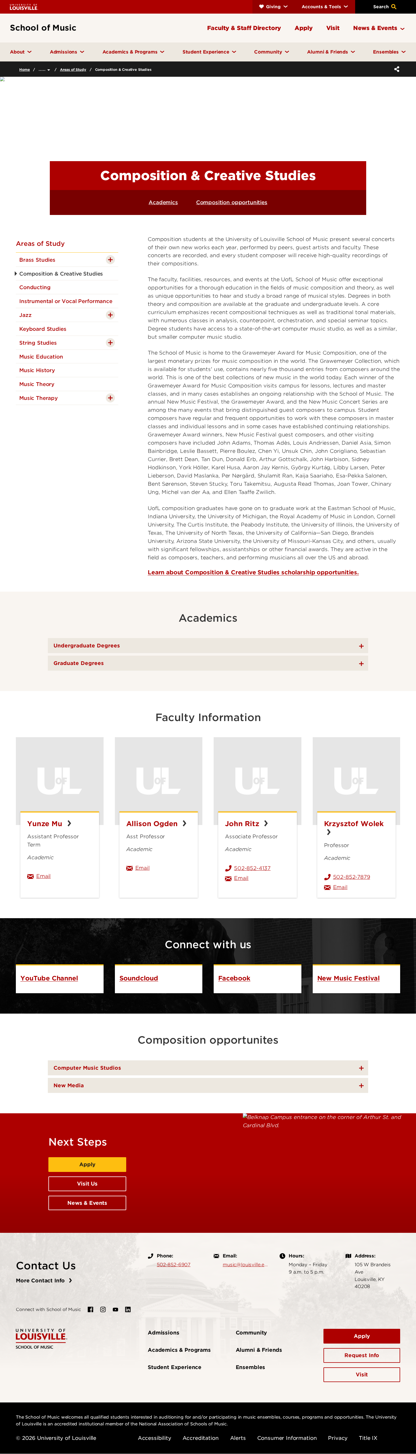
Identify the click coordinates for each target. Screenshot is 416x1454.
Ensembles (250, 1367)
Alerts (238, 1438)
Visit (362, 1375)
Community (251, 1333)
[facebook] (90, 1309)
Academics (163, 202)
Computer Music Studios (87, 1068)
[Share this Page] (395, 69)
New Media (68, 1085)
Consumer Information (287, 1438)
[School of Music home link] (41, 1338)
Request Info (361, 1355)
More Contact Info (41, 1281)
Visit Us (87, 1184)
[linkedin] (128, 1309)
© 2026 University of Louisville (56, 1438)
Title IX (368, 1438)
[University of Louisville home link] (24, 7)
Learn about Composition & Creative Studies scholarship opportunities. (253, 572)
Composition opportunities (231, 202)
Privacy (338, 1438)
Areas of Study (73, 69)
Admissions (163, 1333)
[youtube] (115, 1309)
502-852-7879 (351, 877)
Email (64, 876)
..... (42, 69)
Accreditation (201, 1438)
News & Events (87, 1203)
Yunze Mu (46, 824)
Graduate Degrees (78, 663)
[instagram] (103, 1309)
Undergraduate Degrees (86, 646)
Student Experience (174, 1367)
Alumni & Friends (259, 1350)
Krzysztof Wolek (354, 828)
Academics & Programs (179, 1350)
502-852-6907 (173, 1264)
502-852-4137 (252, 868)
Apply (87, 1164)
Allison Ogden (153, 824)
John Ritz (243, 824)
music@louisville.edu (245, 1264)
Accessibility (154, 1438)
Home (24, 69)
